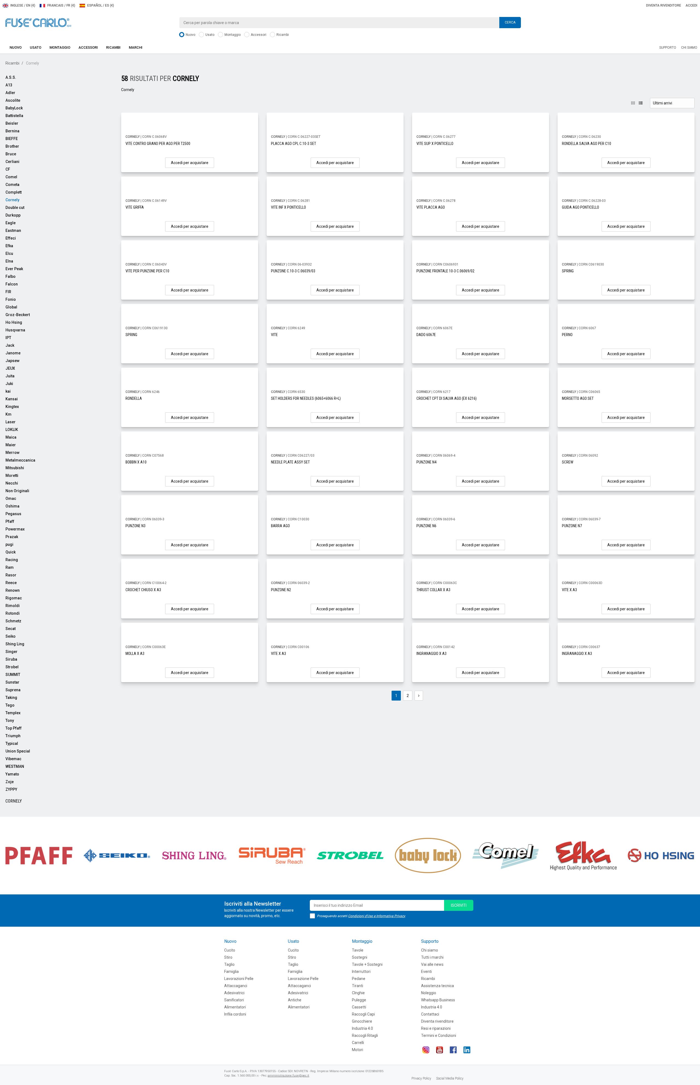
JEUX (10, 368)
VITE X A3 (569, 590)
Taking (11, 697)
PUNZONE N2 (281, 590)
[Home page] (38, 22)
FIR (8, 292)
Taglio (229, 964)
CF (7, 169)
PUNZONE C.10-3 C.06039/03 (293, 271)
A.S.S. (10, 77)
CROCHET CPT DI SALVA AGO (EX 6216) (446, 398)
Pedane (358, 978)
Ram (9, 567)
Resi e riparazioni (436, 1028)
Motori (357, 1050)
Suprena (13, 690)
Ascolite (12, 100)
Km (8, 414)
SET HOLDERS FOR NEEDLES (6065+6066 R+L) (306, 398)
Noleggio (428, 993)
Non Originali (17, 491)
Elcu (9, 253)
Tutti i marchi (432, 957)
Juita (9, 376)
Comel (11, 177)
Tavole (357, 950)
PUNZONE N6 (426, 526)
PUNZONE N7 (572, 526)
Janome (13, 353)
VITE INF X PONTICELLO (288, 207)
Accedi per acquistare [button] (189, 163)
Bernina (12, 131)
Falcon (11, 284)
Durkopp (13, 215)
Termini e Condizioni (438, 1035)
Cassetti (359, 1007)
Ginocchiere (362, 1021)
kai (8, 391)
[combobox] (350, 22)
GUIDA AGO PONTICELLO (580, 207)
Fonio (10, 299)
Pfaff (9, 521)
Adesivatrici (234, 993)
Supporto (667, 47)
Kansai (11, 399)
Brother (12, 146)
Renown (12, 590)
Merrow (12, 452)
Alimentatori (235, 1007)
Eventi (426, 971)
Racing (11, 560)
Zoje (9, 782)
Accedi (691, 5)
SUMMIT (12, 674)
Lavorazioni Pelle (238, 978)
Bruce (10, 154)
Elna (9, 261)
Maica (10, 437)
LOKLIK (11, 429)
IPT (8, 338)
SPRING (568, 271)
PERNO (567, 334)
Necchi (11, 483)
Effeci (10, 238)
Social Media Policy (449, 1078)
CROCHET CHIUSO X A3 (143, 590)
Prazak (11, 537)
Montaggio (232, 35)
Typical (11, 743)
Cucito (229, 950)
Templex (13, 713)
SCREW (567, 462)
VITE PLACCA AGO (430, 207)
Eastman (13, 230)
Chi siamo (689, 47)
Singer (11, 651)
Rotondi (12, 613)
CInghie (358, 993)
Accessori (258, 35)
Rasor (10, 575)
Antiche (294, 1000)
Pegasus (13, 514)
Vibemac (13, 759)
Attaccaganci (235, 986)
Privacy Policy (421, 1078)
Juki (9, 383)
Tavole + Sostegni (367, 964)
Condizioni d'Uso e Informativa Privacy (376, 916)
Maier (10, 445)
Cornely (12, 200)
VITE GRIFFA (135, 207)
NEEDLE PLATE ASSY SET (290, 462)
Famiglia (231, 971)
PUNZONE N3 (135, 526)
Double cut (14, 207)
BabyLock (14, 108)
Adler (10, 93)
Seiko (10, 636)
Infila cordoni (235, 1014)
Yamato (12, 774)
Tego (9, 705)
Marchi (135, 47)
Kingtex (12, 406)
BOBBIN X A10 (136, 462)
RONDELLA (134, 398)
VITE (274, 334)
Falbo (10, 276)
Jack (9, 345)
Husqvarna (15, 330)
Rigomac (13, 598)
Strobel (12, 667)
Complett (13, 192)
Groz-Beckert (17, 315)
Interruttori (361, 971)
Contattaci (430, 1014)
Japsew (12, 360)
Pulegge (359, 1000)
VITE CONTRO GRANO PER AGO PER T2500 (158, 143)
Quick (10, 552)
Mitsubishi (14, 468)
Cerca (510, 22)
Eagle (10, 223)
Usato (209, 35)
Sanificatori (234, 1000)
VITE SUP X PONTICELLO (434, 143)
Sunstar (12, 682)
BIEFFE (11, 138)
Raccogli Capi (363, 1014)
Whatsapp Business (438, 1000)
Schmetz (13, 621)
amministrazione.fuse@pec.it (288, 1075)
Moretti (11, 475)
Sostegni (359, 957)
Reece (11, 583)
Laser (10, 422)
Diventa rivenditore (663, 5)
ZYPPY (11, 789)
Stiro (228, 957)
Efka (9, 246)
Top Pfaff (13, 728)
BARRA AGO (280, 526)
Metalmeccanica (20, 460)
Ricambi (282, 35)
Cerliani (12, 161)
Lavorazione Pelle (303, 978)
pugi (9, 544)
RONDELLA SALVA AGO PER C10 (586, 143)
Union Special (17, 751)
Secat (10, 628)
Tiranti (357, 986)
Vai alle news (432, 964)
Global (11, 307)
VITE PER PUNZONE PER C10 (147, 271)
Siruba (11, 659)
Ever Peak (14, 269)
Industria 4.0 (362, 1028)
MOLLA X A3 (135, 653)
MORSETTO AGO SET (578, 398)
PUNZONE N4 (426, 462)
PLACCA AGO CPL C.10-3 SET (293, 143)
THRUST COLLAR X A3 (433, 590)
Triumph (13, 736)
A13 (8, 85)
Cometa (12, 184)
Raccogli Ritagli (365, 1035)
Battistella (14, 115)
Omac (10, 498)
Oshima (12, 506)
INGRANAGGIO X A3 (431, 653)
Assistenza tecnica (437, 986)
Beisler (11, 123)
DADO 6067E (426, 334)
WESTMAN (14, 766)
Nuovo (190, 35)
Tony (9, 720)
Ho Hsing (13, 322)
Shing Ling (14, 644)
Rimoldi (12, 605)
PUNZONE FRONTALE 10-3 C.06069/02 (445, 271)
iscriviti (458, 905)
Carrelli (358, 1042)
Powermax (15, 529)
